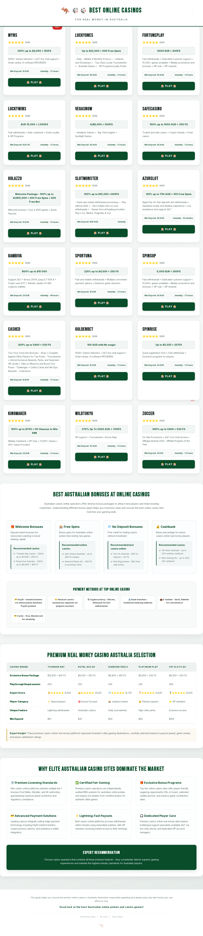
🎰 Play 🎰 (34, 82)
